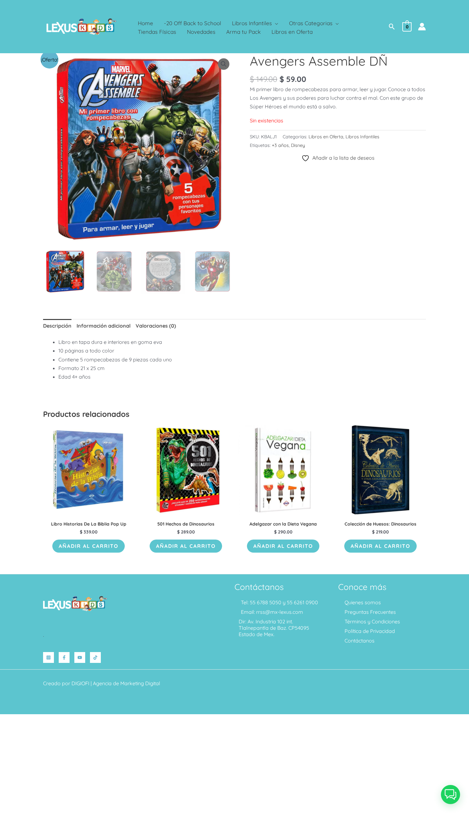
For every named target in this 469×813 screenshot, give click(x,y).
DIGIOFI (80, 683)
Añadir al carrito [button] (88, 546)
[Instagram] (48, 657)
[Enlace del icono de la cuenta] (422, 27)
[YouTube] (79, 657)
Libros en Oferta (326, 137)
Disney (298, 145)
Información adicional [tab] (103, 326)
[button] (275, 23)
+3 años (280, 145)
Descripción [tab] (57, 326)
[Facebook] (64, 657)
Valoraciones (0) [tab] (156, 326)
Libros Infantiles (362, 137)
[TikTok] (95, 657)
